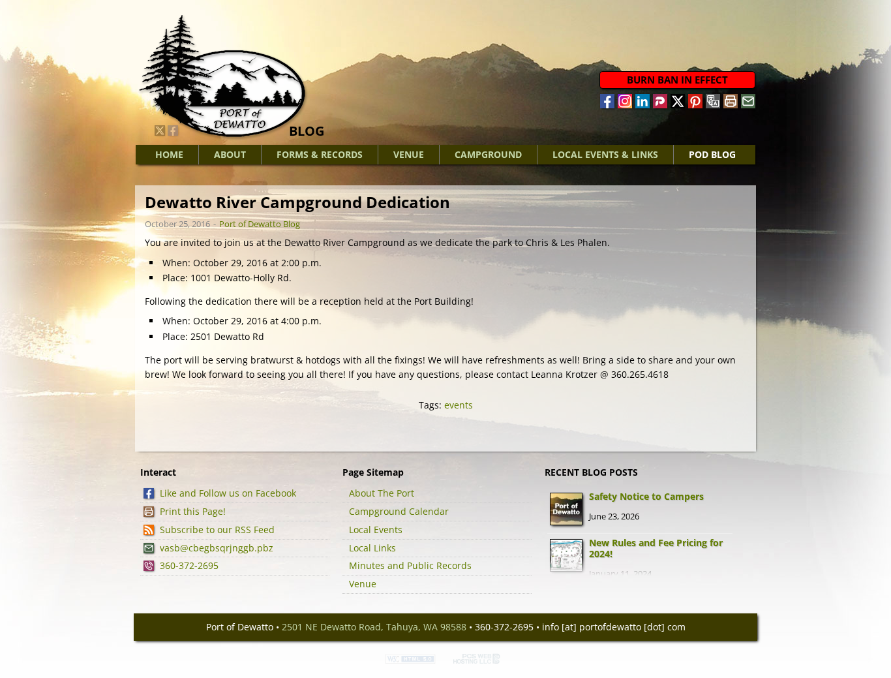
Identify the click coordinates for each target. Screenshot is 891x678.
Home (169, 154)
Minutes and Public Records (410, 565)
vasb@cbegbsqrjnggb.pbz (216, 548)
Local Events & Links (605, 154)
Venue (408, 154)
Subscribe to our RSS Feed (217, 529)
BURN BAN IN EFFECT (677, 79)
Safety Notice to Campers (646, 496)
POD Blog (712, 154)
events (458, 405)
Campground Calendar (399, 511)
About (230, 154)
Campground (488, 154)
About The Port (381, 493)
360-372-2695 (189, 565)
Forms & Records (320, 154)
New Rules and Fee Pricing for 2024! (656, 548)
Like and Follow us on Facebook (228, 493)
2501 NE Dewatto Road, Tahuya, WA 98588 (374, 627)
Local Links (372, 548)
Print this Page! (193, 511)
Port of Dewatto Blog (259, 224)
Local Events (375, 529)
